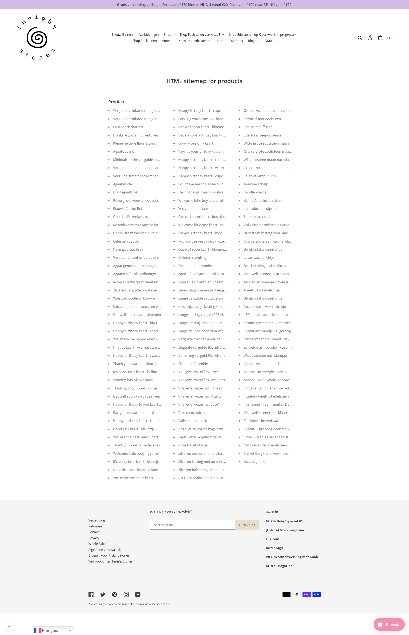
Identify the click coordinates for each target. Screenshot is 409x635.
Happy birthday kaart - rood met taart (143, 331)
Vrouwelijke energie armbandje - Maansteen (279, 273)
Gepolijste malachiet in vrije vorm (140, 233)
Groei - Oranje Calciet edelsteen (269, 437)
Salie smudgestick (192, 420)
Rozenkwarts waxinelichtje (265, 306)
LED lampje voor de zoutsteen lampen (274, 314)
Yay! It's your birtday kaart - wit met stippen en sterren (221, 151)
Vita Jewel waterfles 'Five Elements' (205, 371)
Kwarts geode (255, 461)
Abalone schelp (256, 184)
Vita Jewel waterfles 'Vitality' (200, 396)
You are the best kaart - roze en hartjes (209, 241)
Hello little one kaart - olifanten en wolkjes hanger (152, 469)
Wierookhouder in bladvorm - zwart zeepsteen (150, 298)
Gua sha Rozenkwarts (130, 216)
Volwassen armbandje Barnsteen (270, 225)
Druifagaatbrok (125, 192)
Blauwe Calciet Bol (127, 208)
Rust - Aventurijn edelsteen (265, 445)
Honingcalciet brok (128, 249)
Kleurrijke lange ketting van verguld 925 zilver (214, 306)
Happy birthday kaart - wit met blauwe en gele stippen (221, 167)
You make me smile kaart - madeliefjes (143, 478)
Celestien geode (126, 241)
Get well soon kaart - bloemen (137, 314)
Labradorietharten (128, 127)
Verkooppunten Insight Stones (110, 561)
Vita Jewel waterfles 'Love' (198, 404)
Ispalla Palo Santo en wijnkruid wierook (209, 273)
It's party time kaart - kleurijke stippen (143, 461)
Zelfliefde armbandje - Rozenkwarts (272, 347)
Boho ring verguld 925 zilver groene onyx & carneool (220, 355)
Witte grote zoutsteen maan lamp (271, 143)
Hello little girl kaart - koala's (200, 192)
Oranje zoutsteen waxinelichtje (268, 241)
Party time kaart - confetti (133, 412)
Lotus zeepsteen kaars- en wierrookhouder (147, 306)
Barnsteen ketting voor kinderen (270, 233)
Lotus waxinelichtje (259, 257)
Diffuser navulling (192, 257)
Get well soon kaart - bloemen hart (206, 249)
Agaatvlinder (123, 184)
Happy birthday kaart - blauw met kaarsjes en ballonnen (158, 323)
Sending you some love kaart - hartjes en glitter (216, 118)
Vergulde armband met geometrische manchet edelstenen (160, 110)
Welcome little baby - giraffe (135, 453)
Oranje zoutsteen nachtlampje (268, 363)
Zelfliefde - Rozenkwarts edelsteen (271, 420)
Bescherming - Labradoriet (265, 265)
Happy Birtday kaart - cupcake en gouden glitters (217, 110)
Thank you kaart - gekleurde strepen (142, 363)
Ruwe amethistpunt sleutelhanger (140, 282)
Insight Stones (106, 604)
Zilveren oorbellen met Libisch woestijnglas (212, 453)
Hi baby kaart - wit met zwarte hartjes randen (149, 347)
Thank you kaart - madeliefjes (136, 445)
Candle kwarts (255, 192)
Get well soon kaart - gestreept (137, 396)
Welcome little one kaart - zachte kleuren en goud (218, 225)
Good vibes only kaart (195, 143)
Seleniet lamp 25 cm (260, 176)
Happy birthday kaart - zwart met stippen (146, 355)
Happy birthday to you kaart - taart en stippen (150, 404)
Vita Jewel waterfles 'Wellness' (202, 380)
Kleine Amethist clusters (263, 200)
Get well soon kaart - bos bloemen (205, 216)
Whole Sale (96, 543)
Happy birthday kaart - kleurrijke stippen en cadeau (154, 420)
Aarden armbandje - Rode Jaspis (269, 282)
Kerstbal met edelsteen (262, 118)
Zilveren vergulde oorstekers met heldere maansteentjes (158, 290)
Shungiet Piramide (193, 363)
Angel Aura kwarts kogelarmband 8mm (209, 429)
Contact (93, 532)
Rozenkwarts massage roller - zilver (141, 225)
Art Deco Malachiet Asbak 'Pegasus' (206, 478)
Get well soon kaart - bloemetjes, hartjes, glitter (216, 127)
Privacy (93, 538)
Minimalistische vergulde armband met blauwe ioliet (155, 159)
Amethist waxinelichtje (262, 290)
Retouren (95, 526)
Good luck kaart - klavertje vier (137, 429)
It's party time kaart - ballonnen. (138, 371)
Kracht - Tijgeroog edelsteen (266, 429)
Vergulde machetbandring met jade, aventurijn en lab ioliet (225, 339)
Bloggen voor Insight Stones (108, 555)
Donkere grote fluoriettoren (135, 135)
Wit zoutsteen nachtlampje (265, 355)
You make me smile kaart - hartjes (205, 184)
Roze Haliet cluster (193, 445)
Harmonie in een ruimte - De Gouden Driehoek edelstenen (291, 404)
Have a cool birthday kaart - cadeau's (208, 135)
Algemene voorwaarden (105, 549)
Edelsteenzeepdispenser (263, 135)
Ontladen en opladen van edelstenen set (276, 388)
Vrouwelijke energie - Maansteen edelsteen (278, 412)
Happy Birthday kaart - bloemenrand (207, 233)
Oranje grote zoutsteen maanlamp (271, 151)
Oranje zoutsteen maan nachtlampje (273, 167)
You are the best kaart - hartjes (138, 437)
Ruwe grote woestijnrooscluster (138, 200)
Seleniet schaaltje (258, 216)
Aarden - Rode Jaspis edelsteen (268, 380)
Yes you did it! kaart (194, 208)
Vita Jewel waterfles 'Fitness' (200, 388)
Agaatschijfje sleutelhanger (134, 273)
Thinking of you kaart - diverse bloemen (144, 388)
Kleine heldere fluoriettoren (135, 143)
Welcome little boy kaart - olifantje (205, 200)
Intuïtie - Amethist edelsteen (266, 396)
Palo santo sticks (191, 412)
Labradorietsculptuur (261, 208)
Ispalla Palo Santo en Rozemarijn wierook (211, 282)
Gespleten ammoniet (195, 265)
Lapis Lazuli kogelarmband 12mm (205, 437)
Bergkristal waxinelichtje (263, 249)
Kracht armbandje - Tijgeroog (267, 331)
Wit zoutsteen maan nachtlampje (270, 159)
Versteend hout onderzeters (136, 257)
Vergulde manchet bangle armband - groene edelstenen (158, 167)
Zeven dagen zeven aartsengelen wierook (211, 290)
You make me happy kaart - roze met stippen (149, 339)
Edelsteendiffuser (258, 127)
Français (49, 630)
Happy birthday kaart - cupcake (203, 176)
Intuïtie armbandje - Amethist (267, 323)
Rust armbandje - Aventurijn (266, 339)
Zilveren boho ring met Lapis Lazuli (206, 469)
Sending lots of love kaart (133, 380)
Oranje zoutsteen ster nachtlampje (272, 110)
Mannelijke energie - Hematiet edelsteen (276, 371)
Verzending (96, 520)
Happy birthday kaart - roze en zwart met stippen (217, 159)
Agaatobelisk (123, 151)
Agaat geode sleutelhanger (134, 265)
